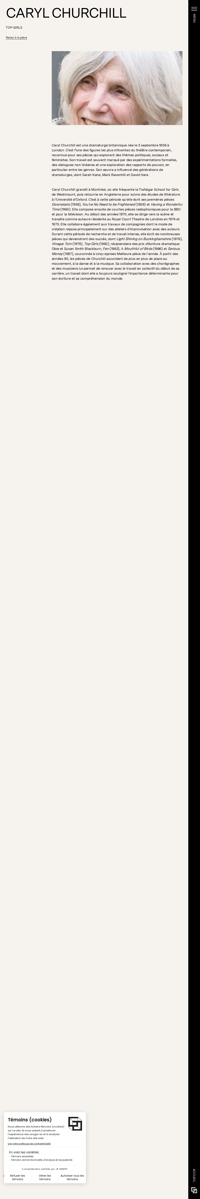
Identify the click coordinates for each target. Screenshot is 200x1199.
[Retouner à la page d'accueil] (194, 1190)
